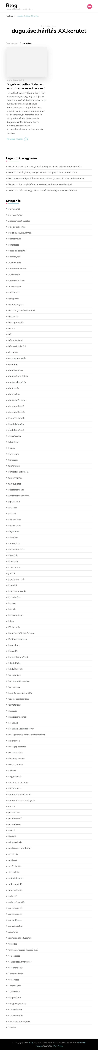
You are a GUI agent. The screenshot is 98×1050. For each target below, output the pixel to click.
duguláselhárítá (15, 81)
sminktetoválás (15, 878)
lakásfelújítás (14, 663)
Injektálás (13, 555)
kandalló (12, 585)
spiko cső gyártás (16, 902)
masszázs (12, 710)
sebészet (12, 860)
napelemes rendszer (18, 782)
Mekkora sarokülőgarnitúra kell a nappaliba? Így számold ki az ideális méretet (46, 178)
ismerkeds (13, 561)
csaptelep (13, 364)
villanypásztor (15, 1009)
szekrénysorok (15, 908)
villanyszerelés (15, 1015)
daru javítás (14, 394)
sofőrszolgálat (15, 890)
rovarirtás (13, 854)
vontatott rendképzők (19, 1021)
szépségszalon (15, 926)
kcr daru (12, 603)
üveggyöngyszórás (17, 1003)
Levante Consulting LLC (20, 693)
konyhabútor (14, 645)
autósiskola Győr (16, 280)
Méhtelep (13, 722)
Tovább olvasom (15, 139)
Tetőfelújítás (14, 985)
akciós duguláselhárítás (19, 232)
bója (10, 334)
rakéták (12, 830)
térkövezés (13, 979)
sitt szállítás (14, 872)
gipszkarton (14, 501)
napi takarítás (15, 788)
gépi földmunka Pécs (18, 495)
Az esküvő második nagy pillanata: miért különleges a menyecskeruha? (43, 190)
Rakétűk (12, 836)
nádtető (12, 770)
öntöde (11, 806)
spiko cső (12, 896)
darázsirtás (13, 388)
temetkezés (14, 955)
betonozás (13, 316)
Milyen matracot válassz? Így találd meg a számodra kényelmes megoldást (45, 166)
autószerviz (13, 292)
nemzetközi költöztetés (19, 794)
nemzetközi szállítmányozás (21, 800)
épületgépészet (16, 430)
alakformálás (14, 238)
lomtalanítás (14, 704)
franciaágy (13, 459)
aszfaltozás (13, 244)
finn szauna (13, 454)
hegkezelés (13, 531)
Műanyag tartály (16, 758)
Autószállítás (14, 286)
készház (12, 609)
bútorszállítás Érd (17, 346)
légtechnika (14, 687)
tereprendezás (15, 967)
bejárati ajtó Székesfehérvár (22, 310)
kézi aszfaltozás (15, 615)
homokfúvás (14, 543)
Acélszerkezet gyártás (19, 220)
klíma (11, 621)
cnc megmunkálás (17, 358)
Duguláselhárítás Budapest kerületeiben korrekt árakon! (26, 86)
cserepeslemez (15, 370)
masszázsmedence (17, 716)
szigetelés (13, 932)
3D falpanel (14, 208)
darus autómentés (17, 400)
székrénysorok (15, 914)
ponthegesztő (15, 818)
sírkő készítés (14, 866)
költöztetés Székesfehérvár (21, 633)
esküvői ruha (14, 436)
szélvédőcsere (15, 920)
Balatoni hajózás (16, 304)
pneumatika (14, 812)
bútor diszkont (15, 340)
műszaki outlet (15, 764)
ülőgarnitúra (14, 997)
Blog (11, 5)
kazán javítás (14, 597)
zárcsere (12, 1027)
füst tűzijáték (14, 483)
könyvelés (13, 651)
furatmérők (13, 465)
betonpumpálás (16, 322)
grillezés (12, 507)
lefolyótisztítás (15, 669)
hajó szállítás (14, 519)
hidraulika (13, 537)
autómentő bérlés (17, 268)
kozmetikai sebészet (18, 657)
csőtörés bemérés (17, 382)
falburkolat (13, 441)
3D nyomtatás (15, 215)
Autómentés (14, 262)
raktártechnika (15, 842)
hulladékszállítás (16, 549)
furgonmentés (15, 477)
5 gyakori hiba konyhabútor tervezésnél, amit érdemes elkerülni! (40, 184)
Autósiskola (14, 274)
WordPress (57, 1046)
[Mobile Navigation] (89, 6)
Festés (11, 448)
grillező (12, 513)
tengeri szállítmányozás (19, 961)
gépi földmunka (16, 489)
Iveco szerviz (14, 567)
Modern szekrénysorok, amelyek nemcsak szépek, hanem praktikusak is (42, 172)
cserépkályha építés (18, 376)
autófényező (14, 256)
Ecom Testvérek (16, 418)
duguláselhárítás (16, 412)
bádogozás (13, 298)
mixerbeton (14, 740)
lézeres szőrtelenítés (18, 698)
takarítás (12, 943)
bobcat (11, 328)
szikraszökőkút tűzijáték (19, 937)
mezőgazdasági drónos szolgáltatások (26, 734)
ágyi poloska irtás (16, 226)
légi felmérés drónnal (19, 681)
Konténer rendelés (17, 639)
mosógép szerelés (17, 746)
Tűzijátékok (14, 991)
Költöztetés (14, 627)
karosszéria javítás (17, 591)
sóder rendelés (15, 884)
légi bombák (14, 675)
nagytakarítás (15, 776)
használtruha (14, 525)
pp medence (14, 824)
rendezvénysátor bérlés (19, 848)
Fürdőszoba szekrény (18, 471)
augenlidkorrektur (17, 250)
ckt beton (13, 352)
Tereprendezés (15, 973)
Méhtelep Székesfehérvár (21, 728)
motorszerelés (15, 752)
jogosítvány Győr (16, 579)
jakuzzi (11, 573)
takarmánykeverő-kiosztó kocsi (23, 949)
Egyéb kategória (16, 424)
